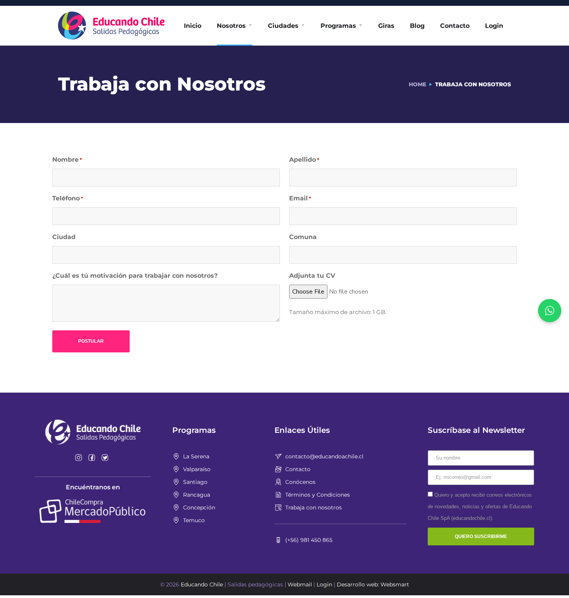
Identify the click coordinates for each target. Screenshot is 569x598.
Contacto (455, 25)
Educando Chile (202, 584)
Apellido (304, 159)
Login (494, 25)
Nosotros (231, 25)
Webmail (300, 584)
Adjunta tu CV (312, 275)
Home (417, 84)
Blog (417, 25)
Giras (386, 25)
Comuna (303, 237)
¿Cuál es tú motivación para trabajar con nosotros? (135, 275)
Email (300, 198)
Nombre (67, 159)
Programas (338, 25)
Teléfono (67, 198)
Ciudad (63, 237)
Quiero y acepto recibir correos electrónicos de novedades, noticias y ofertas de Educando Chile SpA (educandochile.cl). (480, 506)
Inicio (192, 25)
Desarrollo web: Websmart (373, 584)
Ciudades (283, 25)
